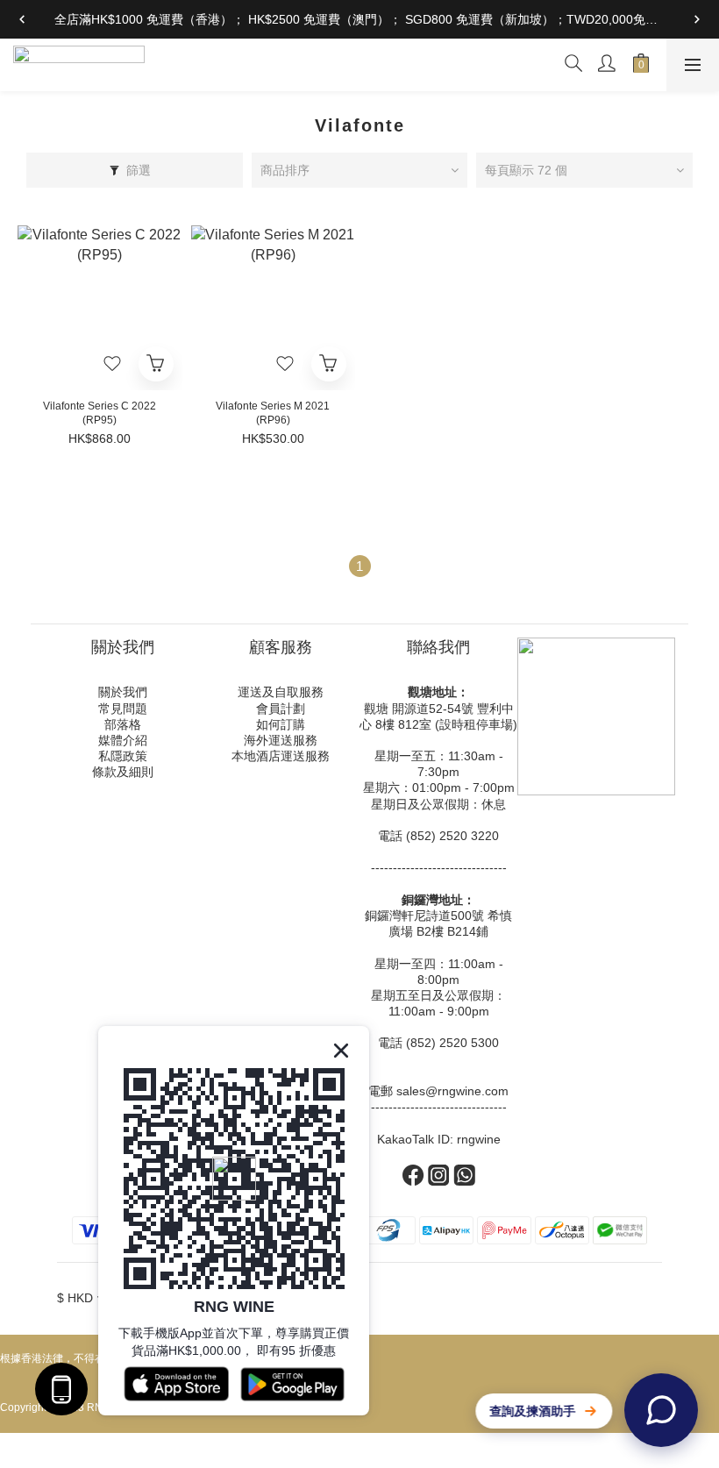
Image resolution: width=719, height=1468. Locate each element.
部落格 (122, 724)
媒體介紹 (122, 740)
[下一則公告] (697, 19)
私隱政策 (122, 756)
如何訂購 (280, 724)
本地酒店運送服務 (280, 756)
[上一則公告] (22, 19)
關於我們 (122, 692)
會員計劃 (280, 709)
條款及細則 (122, 772)
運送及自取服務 (281, 692)
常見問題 (122, 709)
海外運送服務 (280, 740)
